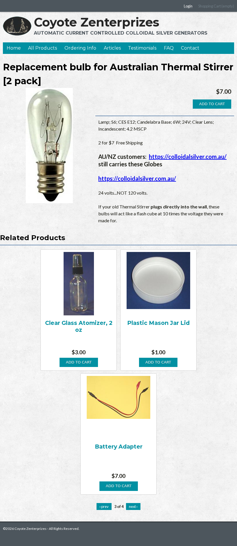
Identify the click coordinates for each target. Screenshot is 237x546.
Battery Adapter (118, 446)
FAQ (169, 48)
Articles (112, 48)
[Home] (17, 25)
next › (133, 506)
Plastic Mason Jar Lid (158, 322)
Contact (190, 48)
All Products (42, 48)
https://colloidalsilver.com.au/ (188, 156)
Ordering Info (80, 48)
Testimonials (142, 48)
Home (14, 48)
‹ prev (104, 506)
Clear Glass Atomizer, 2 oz (78, 326)
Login (188, 6)
